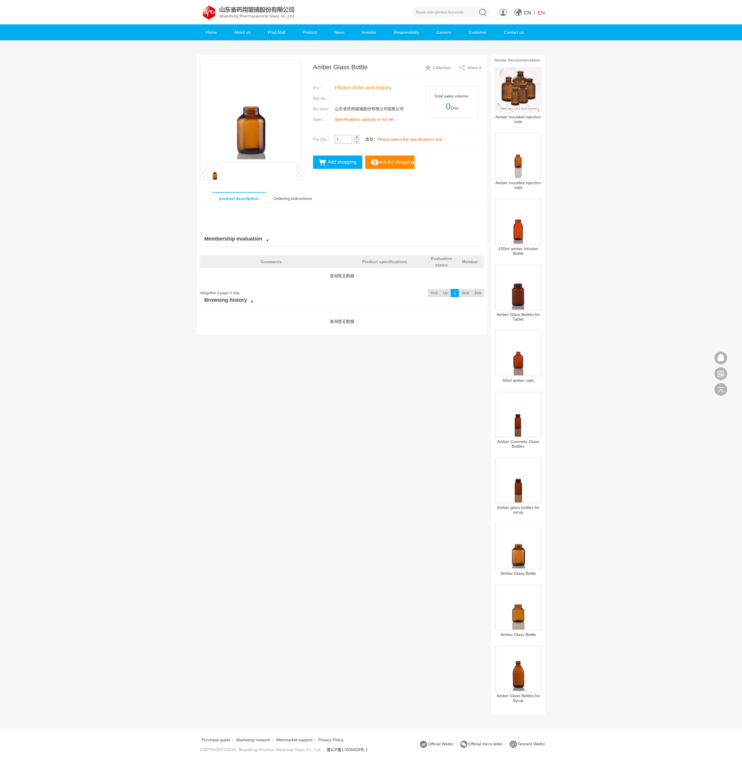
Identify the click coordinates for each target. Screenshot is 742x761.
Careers (444, 32)
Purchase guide (216, 739)
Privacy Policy (330, 739)
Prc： (318, 88)
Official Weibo (440, 744)
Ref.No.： (322, 98)
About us (242, 32)
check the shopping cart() (394, 164)
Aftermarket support (294, 739)
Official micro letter (485, 744)
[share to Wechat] (720, 373)
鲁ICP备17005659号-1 (347, 749)
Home (211, 32)
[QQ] (720, 358)
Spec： (319, 119)
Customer (478, 32)
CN (527, 13)
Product (310, 32)
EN (541, 13)
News (339, 32)
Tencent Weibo (531, 744)
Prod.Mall (276, 32)
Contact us (514, 32)
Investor (369, 32)
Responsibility (406, 32)
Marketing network (253, 739)
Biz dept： (322, 108)
